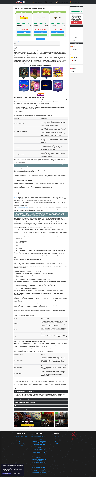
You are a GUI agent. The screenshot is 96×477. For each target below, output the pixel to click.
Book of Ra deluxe (21, 438)
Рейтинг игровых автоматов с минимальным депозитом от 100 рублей (39, 446)
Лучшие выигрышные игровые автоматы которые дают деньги (39, 466)
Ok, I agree (7, 473)
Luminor (56, 439)
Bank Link (57, 438)
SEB (57, 443)
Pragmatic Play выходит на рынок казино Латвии (39, 438)
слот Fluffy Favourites (40, 63)
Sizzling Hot (21, 441)
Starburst (21, 445)
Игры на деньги (51, 2)
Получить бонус (27, 424)
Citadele (56, 441)
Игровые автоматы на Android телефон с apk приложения (39, 453)
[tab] (41, 391)
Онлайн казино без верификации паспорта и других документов (39, 463)
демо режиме (44, 168)
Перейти (24, 32)
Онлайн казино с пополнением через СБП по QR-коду (39, 456)
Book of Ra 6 (21, 439)
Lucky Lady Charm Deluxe (21, 436)
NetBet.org (27, 2)
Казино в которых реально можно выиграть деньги (39, 473)
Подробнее (76, 22)
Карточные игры (75, 2)
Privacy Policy (17, 473)
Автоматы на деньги (39, 2)
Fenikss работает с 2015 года (22, 207)
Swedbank (57, 436)
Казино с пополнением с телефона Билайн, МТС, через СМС (39, 469)
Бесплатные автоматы (63, 2)
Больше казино (40, 38)
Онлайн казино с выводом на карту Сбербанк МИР (39, 460)
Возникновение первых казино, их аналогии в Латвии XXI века (39, 442)
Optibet (15, 197)
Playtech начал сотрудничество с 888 (39, 436)
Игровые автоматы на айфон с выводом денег (39, 450)
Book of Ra (21, 443)
